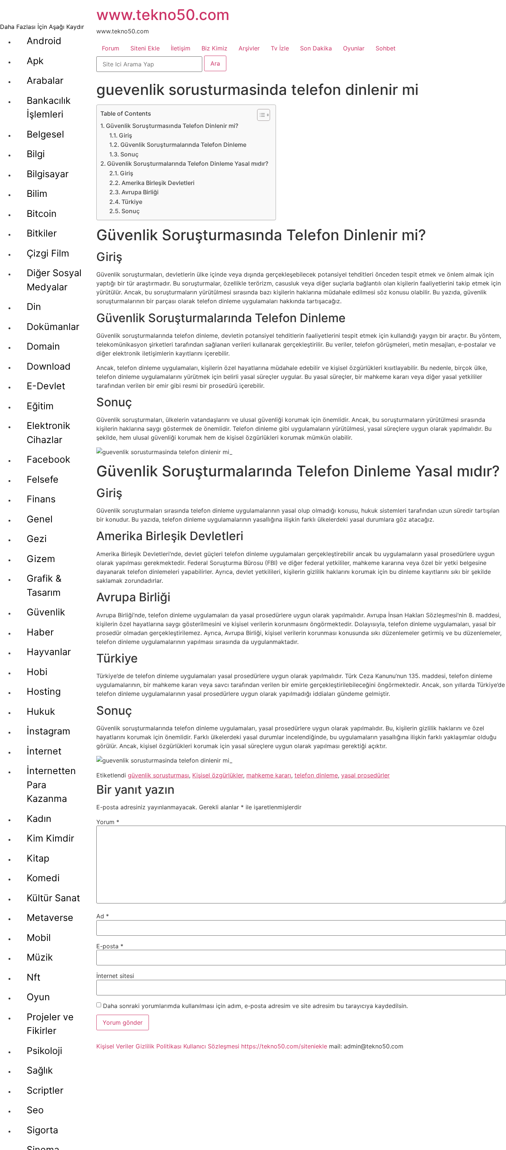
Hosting (44, 691)
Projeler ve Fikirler (50, 1024)
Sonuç (129, 154)
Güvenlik (46, 612)
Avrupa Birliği (140, 192)
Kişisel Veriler (115, 1046)
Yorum (107, 822)
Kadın (39, 818)
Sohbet (386, 48)
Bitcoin (42, 213)
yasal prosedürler (365, 775)
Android (44, 40)
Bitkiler (42, 233)
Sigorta (42, 1130)
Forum (110, 48)
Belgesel (45, 134)
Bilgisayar (48, 173)
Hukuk (41, 711)
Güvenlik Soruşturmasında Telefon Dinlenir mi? (172, 125)
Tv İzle (280, 48)
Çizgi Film (48, 253)
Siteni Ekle (145, 48)
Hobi (37, 671)
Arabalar (45, 80)
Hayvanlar (49, 651)
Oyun (38, 996)
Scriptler (45, 1090)
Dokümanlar (53, 326)
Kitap (38, 858)
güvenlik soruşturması (158, 775)
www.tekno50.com (162, 15)
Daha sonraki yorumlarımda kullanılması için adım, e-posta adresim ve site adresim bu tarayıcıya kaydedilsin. (255, 1006)
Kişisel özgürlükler (217, 775)
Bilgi (36, 153)
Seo (35, 1110)
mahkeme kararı (268, 775)
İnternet (44, 751)
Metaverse (50, 917)
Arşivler (249, 48)
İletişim (180, 48)
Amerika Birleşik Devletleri (157, 182)
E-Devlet (46, 385)
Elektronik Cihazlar (48, 432)
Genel (40, 519)
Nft (33, 977)
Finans (41, 499)
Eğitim (40, 406)
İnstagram (48, 731)
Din (34, 306)
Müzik (40, 957)
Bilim (37, 193)
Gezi (37, 538)
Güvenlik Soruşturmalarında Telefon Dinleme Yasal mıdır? (187, 163)
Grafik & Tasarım (44, 585)
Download (49, 366)
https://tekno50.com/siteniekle (284, 1046)
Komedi (43, 877)
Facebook (48, 459)
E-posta (109, 946)
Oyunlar (353, 48)
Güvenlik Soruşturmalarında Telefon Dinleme (183, 144)
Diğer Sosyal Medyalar (54, 280)
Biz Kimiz (214, 48)
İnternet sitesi (115, 976)
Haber (40, 632)
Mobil (39, 937)
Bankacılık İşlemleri (49, 107)
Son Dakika (316, 48)
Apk (35, 60)
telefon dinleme (316, 775)
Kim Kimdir (50, 838)
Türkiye (131, 201)
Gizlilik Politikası (159, 1046)
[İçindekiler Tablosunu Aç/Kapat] (260, 115)
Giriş (125, 135)
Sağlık (40, 1070)
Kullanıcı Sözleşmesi (211, 1046)
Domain (43, 346)
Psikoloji (44, 1050)
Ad (102, 916)
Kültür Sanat (53, 897)
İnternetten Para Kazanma (51, 784)
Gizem (41, 558)
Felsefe (43, 479)
